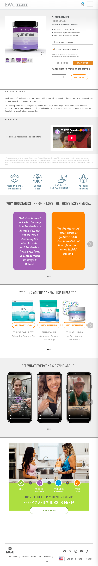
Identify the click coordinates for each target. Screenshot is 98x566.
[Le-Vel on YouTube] (81, 551)
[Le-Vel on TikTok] (87, 551)
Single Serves (62, 63)
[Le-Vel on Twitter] (70, 551)
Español (79, 558)
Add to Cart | (23, 325)
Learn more (49, 510)
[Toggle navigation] (89, 4)
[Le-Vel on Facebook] (65, 551)
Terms (8, 556)
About (33, 556)
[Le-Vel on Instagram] (76, 551)
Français (88, 558)
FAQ (40, 556)
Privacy (16, 556)
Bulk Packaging (83, 63)
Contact (25, 556)
